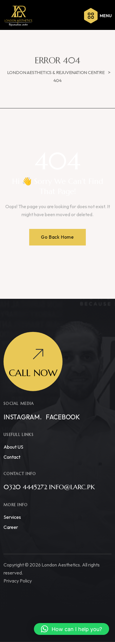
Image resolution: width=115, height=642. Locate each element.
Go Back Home (57, 237)
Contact (12, 457)
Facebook (63, 417)
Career (11, 527)
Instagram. (23, 417)
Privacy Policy (18, 580)
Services (12, 517)
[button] (71, 629)
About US (13, 447)
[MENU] (90, 15)
